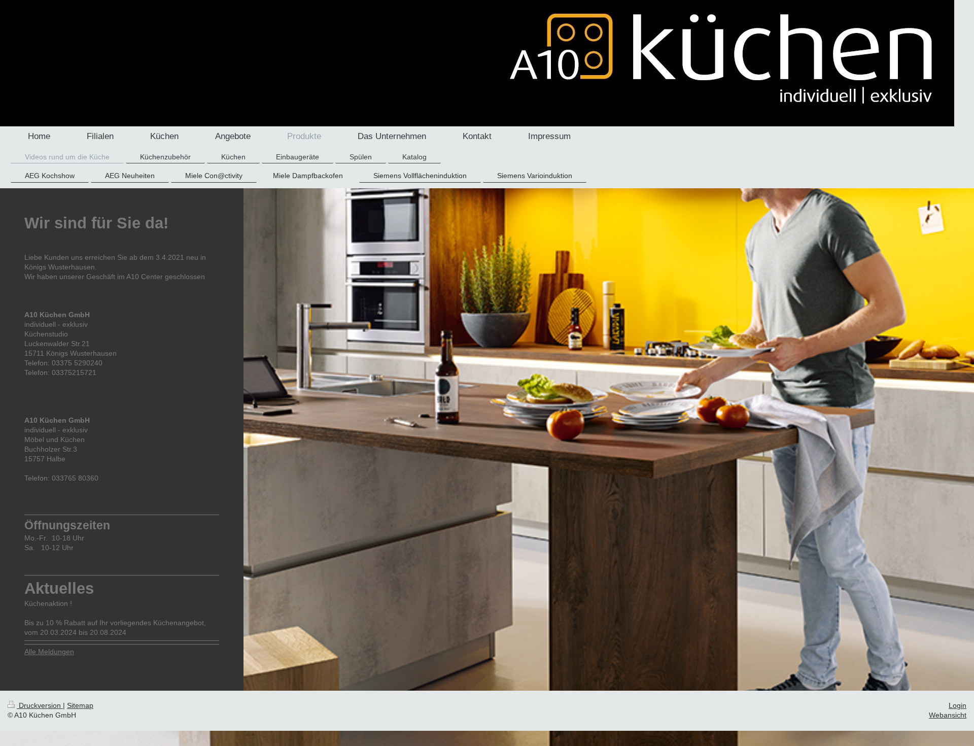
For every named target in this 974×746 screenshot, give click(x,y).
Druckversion (40, 705)
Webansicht (947, 715)
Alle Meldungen (49, 652)
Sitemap (80, 705)
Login (957, 705)
